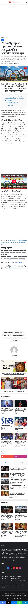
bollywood (19, 576)
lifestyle (9, 582)
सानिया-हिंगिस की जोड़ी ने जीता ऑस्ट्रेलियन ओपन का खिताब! (20, 428)
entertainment (4, 578)
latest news (4, 582)
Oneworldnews (21, 582)
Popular (7, 462)
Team (15, 595)
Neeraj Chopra (19, 332)
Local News (14, 582)
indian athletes (9, 332)
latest (24, 580)
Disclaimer (19, 595)
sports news (22, 338)
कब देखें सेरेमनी (10, 105)
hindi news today (5, 580)
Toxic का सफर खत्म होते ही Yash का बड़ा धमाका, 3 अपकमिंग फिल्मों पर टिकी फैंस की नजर (18, 487)
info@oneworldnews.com (17, 268)
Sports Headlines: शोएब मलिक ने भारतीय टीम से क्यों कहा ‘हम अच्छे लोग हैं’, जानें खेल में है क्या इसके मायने (14, 242)
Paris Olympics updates (18, 335)
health (19, 578)
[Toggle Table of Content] (24, 95)
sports (13, 338)
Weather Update (19, 585)
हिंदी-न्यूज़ (3, 587)
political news (4, 585)
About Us (12, 595)
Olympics (6, 335)
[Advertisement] (14, 19)
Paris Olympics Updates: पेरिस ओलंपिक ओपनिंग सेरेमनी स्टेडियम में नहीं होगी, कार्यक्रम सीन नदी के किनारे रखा (14, 98)
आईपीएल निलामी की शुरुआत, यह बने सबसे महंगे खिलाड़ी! (6, 427)
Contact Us (24, 595)
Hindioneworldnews (13, 580)
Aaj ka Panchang (5, 576)
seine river (6, 338)
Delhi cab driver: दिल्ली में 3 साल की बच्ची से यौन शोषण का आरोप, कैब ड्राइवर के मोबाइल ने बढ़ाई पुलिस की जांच (18, 468)
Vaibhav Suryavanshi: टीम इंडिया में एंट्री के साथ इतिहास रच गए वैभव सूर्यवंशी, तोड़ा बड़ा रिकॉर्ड (7, 410)
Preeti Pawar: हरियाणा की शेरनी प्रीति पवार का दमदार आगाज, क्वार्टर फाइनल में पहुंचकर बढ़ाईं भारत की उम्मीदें (20, 411)
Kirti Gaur (4, 63)
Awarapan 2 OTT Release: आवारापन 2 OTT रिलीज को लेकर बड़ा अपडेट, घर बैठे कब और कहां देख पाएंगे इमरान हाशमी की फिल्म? (18, 494)
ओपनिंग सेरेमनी (14, 340)
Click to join (18, 262)
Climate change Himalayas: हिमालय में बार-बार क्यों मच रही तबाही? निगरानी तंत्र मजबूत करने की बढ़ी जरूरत (18, 481)
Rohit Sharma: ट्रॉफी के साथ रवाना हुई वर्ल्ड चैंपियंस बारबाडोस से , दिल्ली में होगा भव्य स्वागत (7, 443)
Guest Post (7, 595)
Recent (21, 462)
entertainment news (12, 578)
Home (3, 37)
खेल (6, 37)
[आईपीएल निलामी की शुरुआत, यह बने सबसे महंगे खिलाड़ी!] (7, 421)
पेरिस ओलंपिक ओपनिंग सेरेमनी (12, 102)
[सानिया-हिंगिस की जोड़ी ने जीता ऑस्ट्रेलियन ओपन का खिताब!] (21, 421)
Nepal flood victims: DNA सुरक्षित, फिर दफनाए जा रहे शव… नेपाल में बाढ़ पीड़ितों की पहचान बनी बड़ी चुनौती (17, 475)
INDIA (20, 580)
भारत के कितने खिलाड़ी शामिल (13, 104)
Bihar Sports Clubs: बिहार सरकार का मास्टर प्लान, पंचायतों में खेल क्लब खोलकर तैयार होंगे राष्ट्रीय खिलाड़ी (21, 443)
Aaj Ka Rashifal (12, 576)
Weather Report (11, 585)
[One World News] (14, 2)
